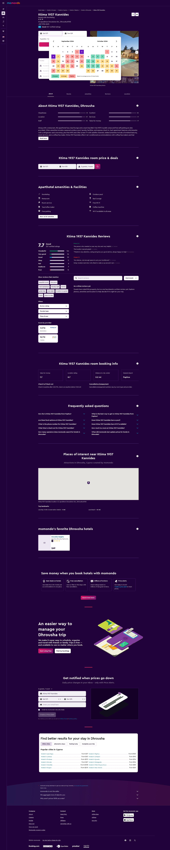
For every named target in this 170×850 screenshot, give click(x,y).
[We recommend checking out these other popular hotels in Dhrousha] (137, 529)
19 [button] (82, 61)
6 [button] (53, 56)
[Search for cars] (3, 17)
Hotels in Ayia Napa (47, 754)
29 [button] (63, 71)
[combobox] (64, 693)
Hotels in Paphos (74, 10)
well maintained (44, 286)
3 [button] (72, 52)
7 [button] (58, 56)
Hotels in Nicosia (46, 762)
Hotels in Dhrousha (86, 10)
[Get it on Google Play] (128, 815)
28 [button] (58, 71)
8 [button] (62, 56)
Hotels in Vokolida (46, 765)
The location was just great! (85, 249)
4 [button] (77, 52)
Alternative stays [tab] (59, 744)
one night (51, 291)
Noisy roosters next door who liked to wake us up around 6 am (97, 263)
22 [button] (63, 66)
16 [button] (67, 61)
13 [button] (53, 61)
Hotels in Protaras (46, 759)
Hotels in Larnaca (46, 756)
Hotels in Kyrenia (94, 759)
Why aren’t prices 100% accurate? (52, 798)
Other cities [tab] (46, 744)
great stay (42, 291)
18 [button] (77, 61)
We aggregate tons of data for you (52, 795)
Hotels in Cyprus (62, 10)
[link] (88, 598)
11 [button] (77, 56)
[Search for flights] (3, 9)
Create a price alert (121, 586)
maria (40, 295)
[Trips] (3, 31)
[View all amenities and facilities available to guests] (137, 187)
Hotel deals (41, 10)
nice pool (54, 282)
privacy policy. (73, 718)
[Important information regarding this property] (137, 363)
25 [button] (77, 66)
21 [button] (58, 66)
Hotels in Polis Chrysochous (97, 765)
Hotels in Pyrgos (46, 767)
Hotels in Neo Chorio (95, 767)
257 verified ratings (54, 27)
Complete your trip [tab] (88, 744)
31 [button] (116, 71)
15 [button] (63, 61)
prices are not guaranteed (81, 785)
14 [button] (58, 61)
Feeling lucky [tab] (73, 744)
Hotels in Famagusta (95, 762)
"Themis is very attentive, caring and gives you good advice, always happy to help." (104, 252)
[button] (3, 3)
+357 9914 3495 (43, 24)
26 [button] (82, 66)
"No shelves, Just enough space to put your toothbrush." (95, 260)
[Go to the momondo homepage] (13, 3)
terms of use (63, 718)
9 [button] (67, 56)
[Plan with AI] (3, 26)
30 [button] (68, 71)
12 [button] (82, 56)
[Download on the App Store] (128, 820)
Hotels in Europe (51, 10)
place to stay (49, 295)
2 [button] (67, 52)
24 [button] (72, 66)
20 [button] (53, 66)
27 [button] (53, 71)
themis (63, 286)
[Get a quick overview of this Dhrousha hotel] (137, 105)
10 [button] (72, 56)
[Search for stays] (3, 13)
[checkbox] (48, 329)
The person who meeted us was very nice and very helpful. (95, 246)
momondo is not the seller (49, 791)
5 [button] (81, 52)
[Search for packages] (3, 21)
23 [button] (67, 66)
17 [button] (72, 61)
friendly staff (55, 286)
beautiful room (43, 282)
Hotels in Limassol (94, 756)
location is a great (61, 291)
